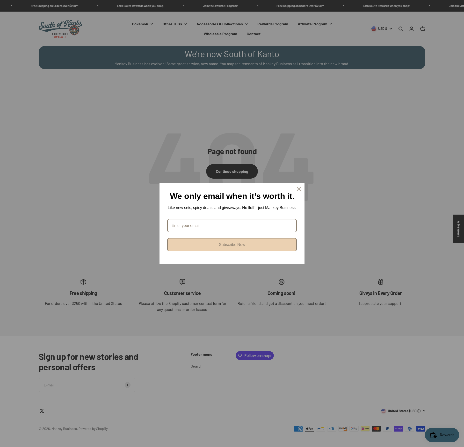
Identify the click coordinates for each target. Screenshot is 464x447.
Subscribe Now (232, 245)
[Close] (298, 189)
